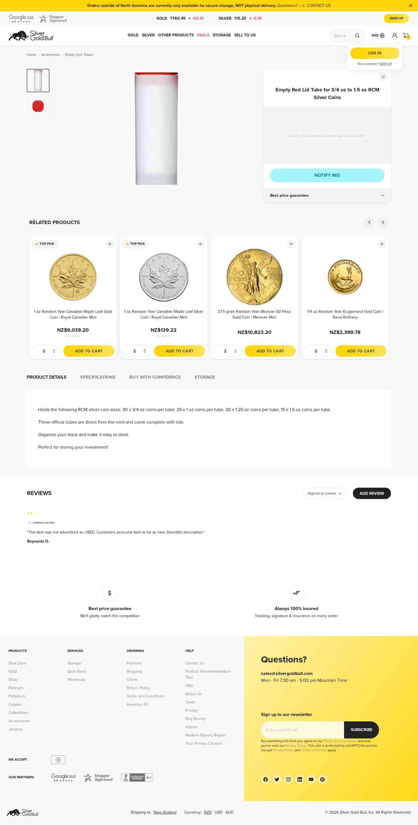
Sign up (386, 64)
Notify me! (327, 175)
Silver (240, 18)
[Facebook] (265, 779)
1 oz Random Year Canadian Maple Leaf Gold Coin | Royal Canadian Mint (73, 314)
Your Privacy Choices (203, 743)
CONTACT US (319, 5)
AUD (229, 812)
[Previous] (63, 129)
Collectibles (19, 712)
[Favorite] (383, 76)
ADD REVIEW (372, 493)
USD (219, 812)
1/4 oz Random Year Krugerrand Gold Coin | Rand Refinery (345, 314)
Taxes (190, 702)
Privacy (191, 710)
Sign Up (396, 18)
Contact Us (195, 663)
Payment (134, 663)
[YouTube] (311, 779)
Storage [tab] (204, 377)
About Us (193, 693)
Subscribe (361, 729)
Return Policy (138, 688)
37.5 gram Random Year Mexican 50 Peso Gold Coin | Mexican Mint (254, 314)
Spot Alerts (77, 671)
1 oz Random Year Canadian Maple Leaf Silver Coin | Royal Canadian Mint (164, 314)
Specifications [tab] (98, 377)
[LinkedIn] (299, 779)
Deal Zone (18, 663)
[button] (327, 195)
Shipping (134, 671)
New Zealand (165, 812)
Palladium (17, 696)
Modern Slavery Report (205, 735)
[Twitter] (277, 779)
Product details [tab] (47, 377)
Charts (132, 679)
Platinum (16, 688)
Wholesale (76, 679)
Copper (15, 704)
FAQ (189, 685)
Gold (180, 18)
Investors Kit (137, 704)
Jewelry (15, 729)
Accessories (19, 721)
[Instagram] (288, 779)
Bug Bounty (195, 718)
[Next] (250, 129)
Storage (74, 663)
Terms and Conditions (146, 696)
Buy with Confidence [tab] (155, 377)
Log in (374, 53)
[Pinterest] (322, 779)
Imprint (191, 727)
